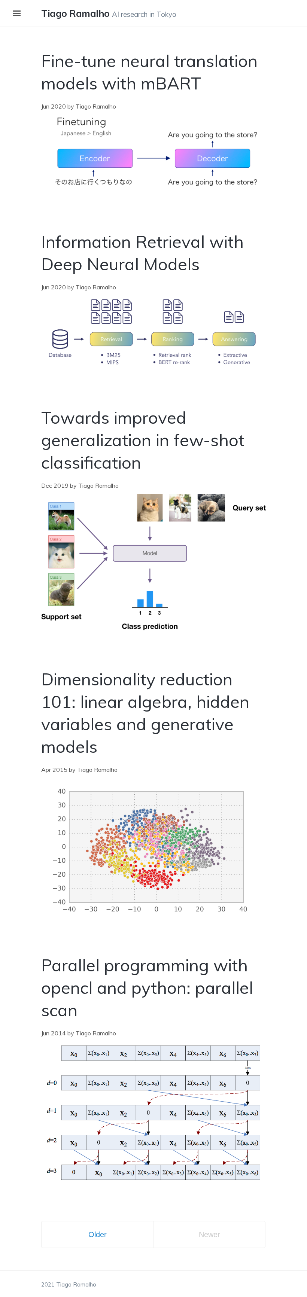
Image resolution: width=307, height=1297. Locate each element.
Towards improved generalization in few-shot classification (142, 440)
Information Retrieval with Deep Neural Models (142, 252)
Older (97, 1234)
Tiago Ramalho (75, 13)
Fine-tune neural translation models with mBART (149, 72)
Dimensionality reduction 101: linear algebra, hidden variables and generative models (145, 713)
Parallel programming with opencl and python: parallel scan (147, 987)
